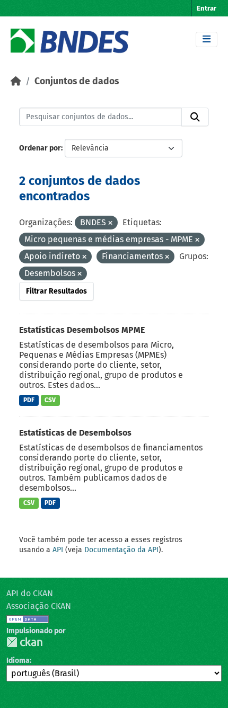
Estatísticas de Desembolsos (75, 433)
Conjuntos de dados (76, 81)
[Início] (16, 81)
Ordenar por (40, 148)
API (57, 549)
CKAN (24, 642)
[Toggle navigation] (206, 39)
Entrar (206, 8)
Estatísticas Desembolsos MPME (82, 330)
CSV (50, 400)
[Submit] (195, 117)
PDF (28, 400)
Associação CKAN (38, 606)
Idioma (18, 660)
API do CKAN (29, 593)
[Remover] (110, 223)
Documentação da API (121, 549)
